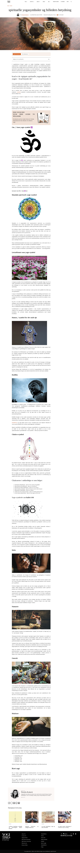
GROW (44, 1)
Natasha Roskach (25, 14)
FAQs (42, 846)
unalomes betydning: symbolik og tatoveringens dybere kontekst (15, 827)
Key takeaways (25, 54)
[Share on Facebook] (9, 803)
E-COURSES (63, 1)
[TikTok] (65, 834)
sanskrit (19, 92)
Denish (11, 5)
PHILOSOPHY (44, 839)
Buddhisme (14, 422)
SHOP (68, 1)
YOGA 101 (43, 837)
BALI (49, 1)
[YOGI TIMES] (8, 1)
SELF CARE (43, 843)
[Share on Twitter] (11, 803)
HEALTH (38, 1)
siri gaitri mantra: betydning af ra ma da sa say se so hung (64, 827)
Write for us (24, 843)
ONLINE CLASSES (56, 1)
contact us (24, 835)
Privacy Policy (25, 845)
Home (8, 5)
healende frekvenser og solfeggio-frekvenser (31, 827)
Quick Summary (17, 54)
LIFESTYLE (31, 1)
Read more (23, 797)
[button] (71, 1)
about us (24, 833)
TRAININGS (43, 833)
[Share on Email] (19, 803)
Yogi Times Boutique (26, 839)
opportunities (25, 837)
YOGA (26, 1)
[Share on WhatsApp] (16, 803)
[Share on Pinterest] (14, 803)
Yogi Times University (26, 841)
